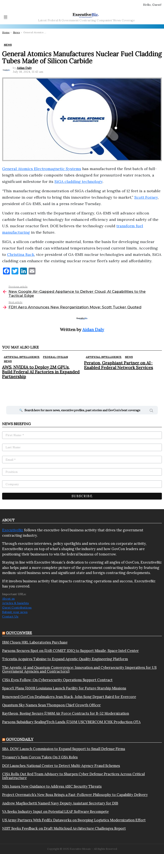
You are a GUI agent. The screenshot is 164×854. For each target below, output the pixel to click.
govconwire (19, 632)
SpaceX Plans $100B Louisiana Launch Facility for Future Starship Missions (64, 688)
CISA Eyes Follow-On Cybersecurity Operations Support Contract (57, 680)
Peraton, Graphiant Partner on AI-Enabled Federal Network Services (118, 365)
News (8, 361)
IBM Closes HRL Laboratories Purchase (34, 642)
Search (151, 411)
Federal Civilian (55, 357)
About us (8, 598)
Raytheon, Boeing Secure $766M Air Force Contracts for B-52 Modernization (65, 713)
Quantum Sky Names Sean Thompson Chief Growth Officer (51, 705)
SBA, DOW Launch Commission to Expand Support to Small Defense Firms (63, 749)
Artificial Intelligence (22, 357)
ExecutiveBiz (12, 530)
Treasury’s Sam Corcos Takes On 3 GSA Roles (40, 757)
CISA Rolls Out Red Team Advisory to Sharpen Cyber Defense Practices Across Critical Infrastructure (73, 776)
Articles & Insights (15, 603)
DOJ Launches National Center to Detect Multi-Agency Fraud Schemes (61, 766)
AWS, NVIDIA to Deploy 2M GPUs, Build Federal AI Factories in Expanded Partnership (41, 371)
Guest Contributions (17, 607)
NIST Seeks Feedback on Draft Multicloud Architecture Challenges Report (64, 828)
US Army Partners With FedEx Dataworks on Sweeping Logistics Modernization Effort (74, 820)
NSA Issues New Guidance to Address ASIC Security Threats (52, 786)
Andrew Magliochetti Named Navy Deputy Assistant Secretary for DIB (60, 803)
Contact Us (10, 616)
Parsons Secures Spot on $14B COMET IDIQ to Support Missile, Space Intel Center (70, 651)
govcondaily (19, 739)
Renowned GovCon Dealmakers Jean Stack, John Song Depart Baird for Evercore (69, 697)
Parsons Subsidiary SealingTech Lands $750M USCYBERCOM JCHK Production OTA (71, 722)
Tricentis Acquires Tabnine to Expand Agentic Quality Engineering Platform (65, 659)
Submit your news (15, 612)
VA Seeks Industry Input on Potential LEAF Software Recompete (55, 811)
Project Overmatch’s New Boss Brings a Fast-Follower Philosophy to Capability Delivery (75, 795)
